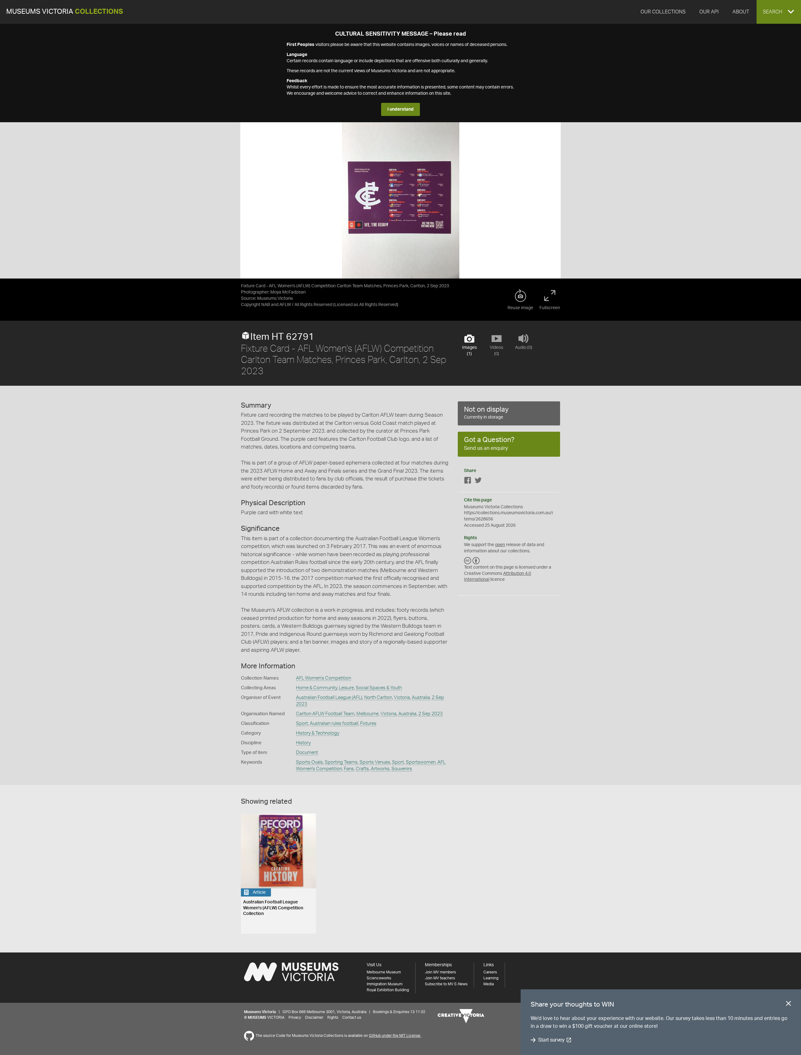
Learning (490, 978)
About (740, 11)
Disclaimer (314, 1017)
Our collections (663, 11)
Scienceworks (379, 978)
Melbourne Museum (384, 972)
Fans (349, 768)
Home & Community (316, 688)
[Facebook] (468, 481)
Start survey (551, 1039)
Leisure (346, 688)
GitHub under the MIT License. (395, 1035)
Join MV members (440, 972)
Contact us (351, 1017)
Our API (709, 11)
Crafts (362, 768)
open (500, 545)
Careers (490, 972)
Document (307, 752)
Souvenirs (401, 768)
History (303, 743)
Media (488, 984)
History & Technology (317, 733)
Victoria (402, 697)
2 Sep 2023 (430, 713)
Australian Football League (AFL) (329, 697)
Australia (421, 697)
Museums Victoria (64, 11)
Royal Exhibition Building (388, 990)
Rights (332, 1017)
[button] (779, 12)
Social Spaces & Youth (379, 688)
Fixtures (368, 723)
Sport (302, 723)
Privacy (294, 1017)
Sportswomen (421, 762)
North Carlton (378, 697)
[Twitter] (478, 481)
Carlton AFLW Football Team (325, 713)
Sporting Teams (341, 762)
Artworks (380, 768)
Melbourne (367, 713)
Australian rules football (334, 723)
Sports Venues (375, 762)
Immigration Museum (384, 984)
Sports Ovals (309, 762)
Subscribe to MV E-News (446, 984)
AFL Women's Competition (323, 678)
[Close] (788, 1004)
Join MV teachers (440, 978)
